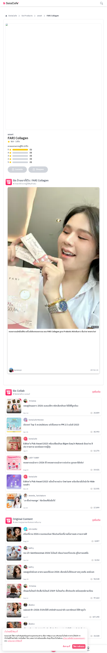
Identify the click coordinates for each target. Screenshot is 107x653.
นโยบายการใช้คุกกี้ (15, 641)
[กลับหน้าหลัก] (11, 3)
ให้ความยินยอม (78, 646)
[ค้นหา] (101, 3)
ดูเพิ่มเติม (96, 391)
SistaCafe (12, 16)
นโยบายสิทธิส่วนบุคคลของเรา (74, 638)
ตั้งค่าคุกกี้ (66, 646)
